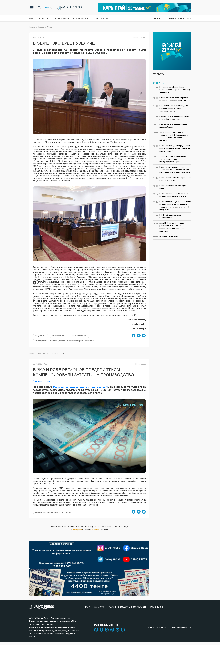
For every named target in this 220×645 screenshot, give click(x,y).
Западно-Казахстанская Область (72, 18)
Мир (31, 18)
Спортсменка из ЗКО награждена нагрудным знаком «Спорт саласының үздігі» (170, 108)
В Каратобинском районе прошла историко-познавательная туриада (171, 99)
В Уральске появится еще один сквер (169, 187)
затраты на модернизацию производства (53, 512)
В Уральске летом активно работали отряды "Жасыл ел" (172, 179)
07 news (50, 27)
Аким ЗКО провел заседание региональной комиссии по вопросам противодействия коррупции (168, 227)
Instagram (77, 530)
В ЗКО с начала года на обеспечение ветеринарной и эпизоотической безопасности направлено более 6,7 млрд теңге (172, 206)
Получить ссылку (41, 381)
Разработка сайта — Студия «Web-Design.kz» (169, 627)
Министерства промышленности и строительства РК (80, 387)
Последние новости (55, 354)
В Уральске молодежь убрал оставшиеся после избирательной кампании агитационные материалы (171, 169)
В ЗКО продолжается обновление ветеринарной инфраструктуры (170, 195)
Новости (41, 27)
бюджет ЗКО (40, 336)
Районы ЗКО (102, 18)
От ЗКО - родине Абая (165, 236)
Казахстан (44, 18)
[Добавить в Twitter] (138, 335)
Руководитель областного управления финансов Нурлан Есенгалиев (64, 341)
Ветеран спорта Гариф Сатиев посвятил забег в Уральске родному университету (171, 89)
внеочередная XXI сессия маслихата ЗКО (69, 336)
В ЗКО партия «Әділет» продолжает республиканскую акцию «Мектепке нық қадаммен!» (171, 148)
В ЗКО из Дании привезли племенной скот (167, 216)
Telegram (95, 530)
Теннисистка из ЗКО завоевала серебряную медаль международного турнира (169, 159)
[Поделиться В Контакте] (143, 335)
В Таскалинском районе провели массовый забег (170, 125)
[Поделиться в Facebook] (133, 335)
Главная (32, 27)
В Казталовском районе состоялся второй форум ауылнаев (171, 117)
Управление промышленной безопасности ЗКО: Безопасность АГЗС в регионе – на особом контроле (170, 136)
